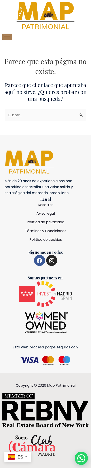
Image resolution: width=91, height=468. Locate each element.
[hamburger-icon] (7, 37)
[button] (81, 458)
